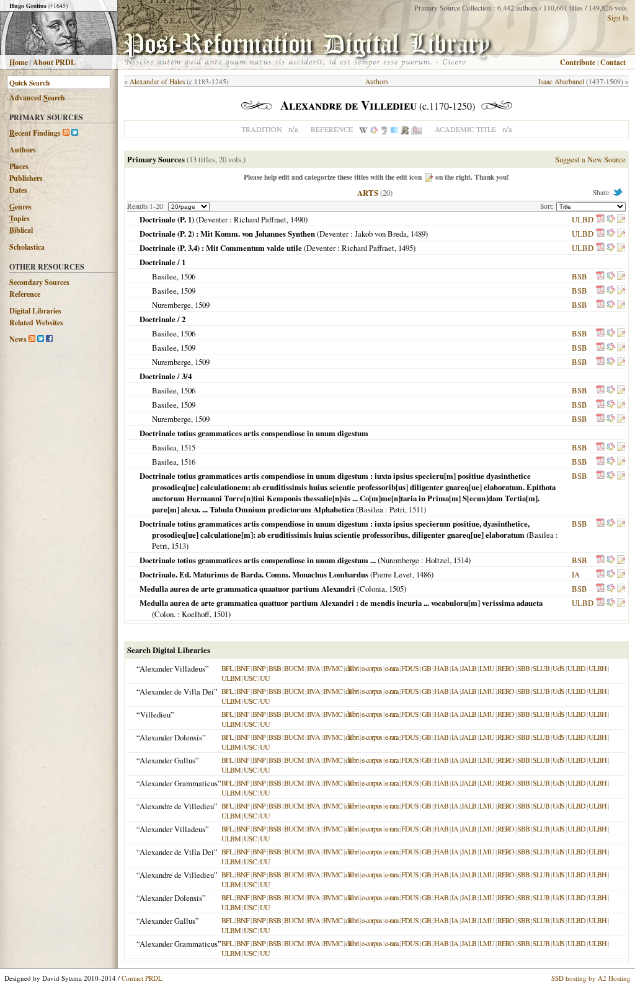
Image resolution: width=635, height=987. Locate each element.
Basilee (164, 276)
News (18, 339)
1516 (187, 461)
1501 (220, 614)
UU (265, 678)
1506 (187, 276)
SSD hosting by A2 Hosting (591, 978)
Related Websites (36, 322)
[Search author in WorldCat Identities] (374, 128)
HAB (441, 668)
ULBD (582, 219)
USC (250, 678)
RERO (505, 668)
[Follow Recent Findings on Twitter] (74, 133)
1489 (418, 233)
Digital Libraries (35, 310)
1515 (187, 447)
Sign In (618, 17)
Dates (18, 190)
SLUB (541, 668)
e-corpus (372, 668)
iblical (21, 230)
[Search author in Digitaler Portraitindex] (405, 128)
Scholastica (27, 247)
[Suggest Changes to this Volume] (621, 219)
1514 (460, 560)
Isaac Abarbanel (561, 81)
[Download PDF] (600, 219)
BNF (242, 668)
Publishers (26, 178)
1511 (416, 509)
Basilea (164, 447)
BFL (227, 668)
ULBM (231, 678)
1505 (396, 588)
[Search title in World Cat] (611, 219)
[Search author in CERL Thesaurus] (384, 128)
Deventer (213, 219)
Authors (22, 149)
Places (19, 166)
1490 (297, 219)
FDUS (410, 668)
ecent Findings (35, 133)
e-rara (391, 668)
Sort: (548, 206)
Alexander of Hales (157, 81)
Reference (24, 294)
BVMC (332, 668)
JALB (468, 668)
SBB (523, 668)
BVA (313, 668)
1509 (187, 290)
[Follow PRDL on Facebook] (49, 339)
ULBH (597, 668)
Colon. (164, 614)
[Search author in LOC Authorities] (394, 128)
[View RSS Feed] (66, 133)
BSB (579, 276)
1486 (423, 574)
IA (576, 574)
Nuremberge (171, 304)
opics (19, 218)
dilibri (351, 668)
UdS (558, 668)
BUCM (294, 668)
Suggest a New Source (590, 159)
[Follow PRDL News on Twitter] (40, 339)
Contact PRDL (142, 978)
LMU (486, 668)
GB (426, 668)
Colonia (372, 588)
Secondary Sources (39, 282)
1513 (178, 545)
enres (20, 206)
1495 (405, 247)
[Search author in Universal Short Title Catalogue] (416, 128)
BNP (258, 668)
